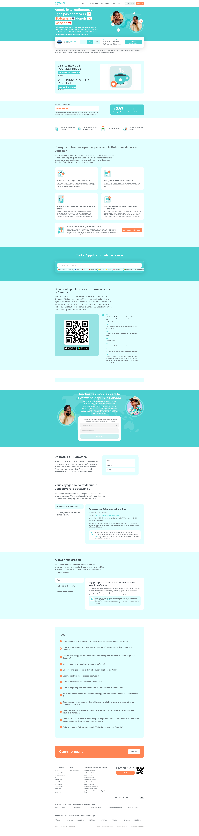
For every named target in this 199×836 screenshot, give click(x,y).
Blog (114, 3)
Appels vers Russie (88, 775)
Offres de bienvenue (60, 775)
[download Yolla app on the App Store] (70, 348)
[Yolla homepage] (60, 3)
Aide (119, 3)
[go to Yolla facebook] (116, 797)
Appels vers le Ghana (89, 782)
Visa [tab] (58, 580)
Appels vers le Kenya (89, 777)
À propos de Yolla (59, 786)
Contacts (72, 773)
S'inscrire (134, 751)
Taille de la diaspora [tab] (66, 586)
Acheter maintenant (133, 42)
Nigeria (71, 269)
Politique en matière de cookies (105, 826)
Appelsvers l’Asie (77, 807)
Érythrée (62, 269)
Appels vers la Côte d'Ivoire (90, 788)
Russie (78, 269)
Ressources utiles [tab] (65, 592)
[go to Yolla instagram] (120, 797)
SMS (102, 3)
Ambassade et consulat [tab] (67, 506)
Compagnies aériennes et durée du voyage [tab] (68, 513)
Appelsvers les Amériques (115, 807)
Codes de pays (58, 779)
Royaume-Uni (119, 269)
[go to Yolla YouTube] (127, 797)
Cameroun (94, 269)
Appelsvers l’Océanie (133, 807)
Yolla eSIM (57, 782)
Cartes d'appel (58, 784)
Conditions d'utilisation (121, 826)
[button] (130, 3)
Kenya (85, 269)
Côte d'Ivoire (129, 269)
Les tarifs (57, 770)
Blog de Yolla (58, 788)
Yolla (96, 536)
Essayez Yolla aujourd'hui (131, 230)
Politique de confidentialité (137, 826)
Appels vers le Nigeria (89, 773)
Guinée (109, 269)
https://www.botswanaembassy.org (107, 515)
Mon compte (140, 3)
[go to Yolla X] (123, 797)
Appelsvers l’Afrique (96, 807)
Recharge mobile (93, 3)
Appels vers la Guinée (89, 784)
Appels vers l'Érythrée (89, 770)
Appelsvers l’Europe (60, 807)
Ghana (102, 269)
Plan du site (58, 792)
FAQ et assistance (74, 770)
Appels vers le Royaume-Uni (91, 786)
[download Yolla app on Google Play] (83, 348)
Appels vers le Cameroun (90, 779)
